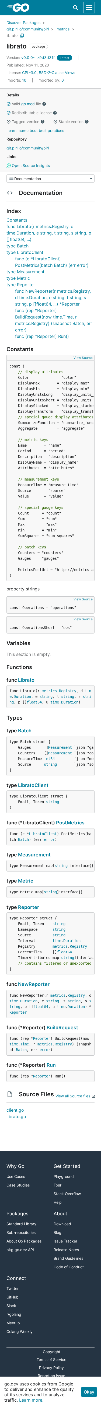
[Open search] (75, 8)
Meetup (13, 1323)
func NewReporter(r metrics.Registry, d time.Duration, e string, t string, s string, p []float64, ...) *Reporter (53, 297)
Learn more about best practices (35, 130)
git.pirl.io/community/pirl (27, 29)
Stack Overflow (67, 1193)
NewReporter (34, 984)
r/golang (13, 1314)
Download (62, 1224)
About (60, 1213)
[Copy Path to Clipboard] (22, 35)
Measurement (60, 747)
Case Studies (18, 1185)
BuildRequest (62, 1027)
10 (16, 80)
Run (51, 1065)
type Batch (17, 245)
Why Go (15, 1166)
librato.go (16, 1116)
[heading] (22, 7)
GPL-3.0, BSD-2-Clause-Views (48, 72)
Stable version (71, 121)
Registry (67, 691)
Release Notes (66, 1249)
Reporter (28, 907)
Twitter (12, 1288)
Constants (16, 220)
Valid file (26, 104)
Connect (16, 1278)
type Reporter (20, 284)
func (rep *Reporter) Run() (42, 336)
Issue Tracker (65, 1241)
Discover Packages (23, 22)
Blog (57, 1232)
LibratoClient (33, 785)
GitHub (12, 1297)
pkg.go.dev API (20, 1249)
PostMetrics (70, 822)
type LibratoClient (24, 252)
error (49, 839)
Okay (89, 1392)
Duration (22, 696)
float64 (34, 702)
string (46, 696)
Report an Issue (51, 1375)
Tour (57, 1185)
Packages (17, 1213)
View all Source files (72, 1096)
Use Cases (15, 1176)
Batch (25, 730)
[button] (8, 104)
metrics (63, 29)
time (54, 702)
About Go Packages (23, 1241)
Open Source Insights (30, 165)
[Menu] (50, 178)
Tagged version (25, 121)
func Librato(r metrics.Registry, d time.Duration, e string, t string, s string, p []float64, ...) (48, 233)
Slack (11, 1305)
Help (58, 1202)
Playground (64, 1176)
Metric (25, 881)
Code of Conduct (69, 1267)
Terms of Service (51, 1359)
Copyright (51, 1351)
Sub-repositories (21, 1232)
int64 (49, 759)
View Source (83, 358)
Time (24, 1044)
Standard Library (21, 1224)
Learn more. (31, 1400)
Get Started (67, 1166)
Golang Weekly (19, 1331)
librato (12, 35)
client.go (15, 1110)
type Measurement (25, 271)
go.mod (28, 104)
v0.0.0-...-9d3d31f (31, 57)
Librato (26, 680)
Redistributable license (32, 112)
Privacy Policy (51, 1367)
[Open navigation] (89, 7)
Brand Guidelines (68, 1258)
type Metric (18, 278)
